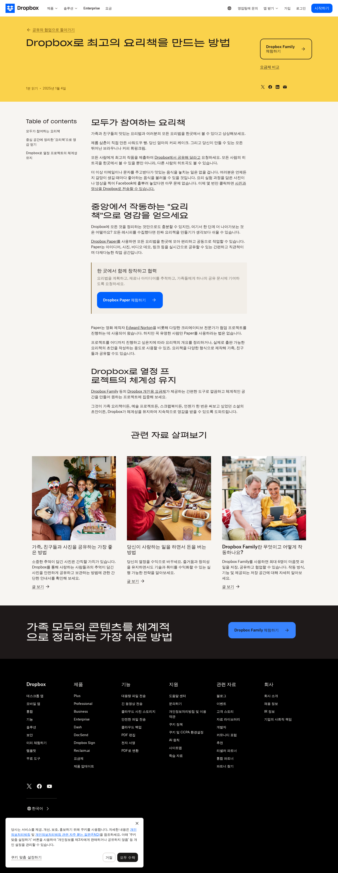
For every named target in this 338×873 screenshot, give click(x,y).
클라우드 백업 (131, 727)
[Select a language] (229, 8)
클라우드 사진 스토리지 (138, 711)
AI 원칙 (174, 740)
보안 (29, 735)
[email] (285, 87)
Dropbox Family (104, 391)
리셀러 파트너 (227, 750)
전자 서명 (128, 743)
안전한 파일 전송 (133, 719)
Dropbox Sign (84, 743)
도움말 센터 (177, 696)
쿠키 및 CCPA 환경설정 (186, 732)
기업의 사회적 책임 (278, 719)
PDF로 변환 (130, 750)
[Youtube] (49, 786)
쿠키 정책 (176, 724)
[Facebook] (39, 786)
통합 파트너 (225, 758)
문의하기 (175, 704)
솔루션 (31, 727)
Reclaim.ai (82, 750)
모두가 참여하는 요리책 (43, 131)
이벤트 (221, 704)
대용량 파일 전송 (133, 696)
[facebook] (270, 87)
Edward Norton (139, 327)
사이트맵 (175, 748)
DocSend (81, 735)
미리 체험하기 (36, 743)
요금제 (78, 758)
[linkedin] (277, 87)
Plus (77, 696)
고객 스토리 (225, 711)
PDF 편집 (128, 735)
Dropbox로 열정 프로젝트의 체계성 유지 (51, 155)
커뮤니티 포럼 (227, 735)
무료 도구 (33, 758)
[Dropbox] (25, 8)
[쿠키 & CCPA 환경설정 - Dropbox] (74, 842)
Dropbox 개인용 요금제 (146, 391)
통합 (29, 711)
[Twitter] (29, 786)
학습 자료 (176, 756)
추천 (220, 743)
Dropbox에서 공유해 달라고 (178, 157)
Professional (83, 704)
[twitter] (263, 87)
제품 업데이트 (84, 766)
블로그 (221, 696)
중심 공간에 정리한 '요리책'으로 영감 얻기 (51, 141)
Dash (78, 727)
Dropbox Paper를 (105, 241)
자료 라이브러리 (228, 719)
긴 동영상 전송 (132, 704)
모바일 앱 (33, 704)
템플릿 (31, 750)
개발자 (221, 727)
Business (81, 711)
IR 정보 (269, 711)
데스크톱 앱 (34, 696)
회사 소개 (271, 696)
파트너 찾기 (225, 766)
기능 (29, 719)
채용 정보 (271, 704)
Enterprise (82, 719)
